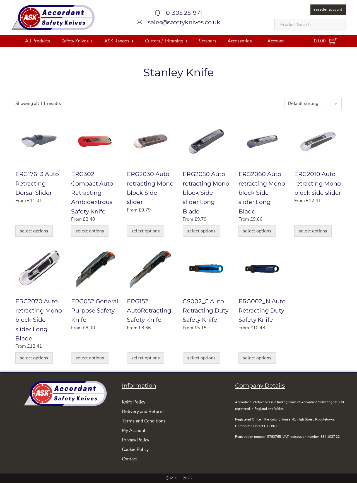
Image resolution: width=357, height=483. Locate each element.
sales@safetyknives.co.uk (184, 22)
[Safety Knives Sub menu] (91, 41)
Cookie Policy (135, 449)
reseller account (328, 9)
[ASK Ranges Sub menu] (132, 41)
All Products (37, 41)
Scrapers (207, 41)
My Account (134, 430)
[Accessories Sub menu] (255, 41)
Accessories (240, 41)
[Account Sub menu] (287, 41)
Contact (129, 459)
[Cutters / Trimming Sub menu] (186, 41)
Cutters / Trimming (164, 41)
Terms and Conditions (144, 421)
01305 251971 (184, 12)
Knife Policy (133, 402)
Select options (34, 231)
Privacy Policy (135, 440)
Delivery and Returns (143, 411)
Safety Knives (75, 41)
